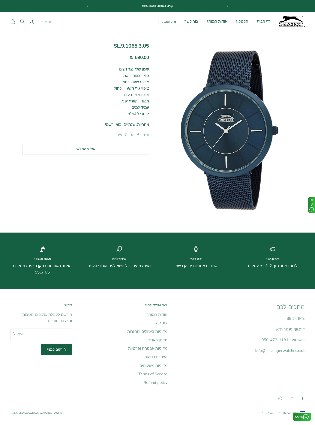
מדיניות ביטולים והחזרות (147, 331)
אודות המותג (217, 21)
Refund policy (155, 382)
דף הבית (263, 21)
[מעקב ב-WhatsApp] (280, 398)
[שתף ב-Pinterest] (126, 135)
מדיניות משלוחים (153, 365)
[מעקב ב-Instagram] (291, 398)
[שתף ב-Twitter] (132, 135)
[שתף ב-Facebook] (138, 135)
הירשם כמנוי (56, 349)
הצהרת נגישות (155, 357)
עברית (48, 21)
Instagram (167, 21)
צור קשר (191, 21)
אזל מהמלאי (85, 148)
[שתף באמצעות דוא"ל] (120, 135)
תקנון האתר (157, 340)
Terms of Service (152, 374)
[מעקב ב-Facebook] (302, 398)
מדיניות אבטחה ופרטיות (147, 348)
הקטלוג (242, 21)
